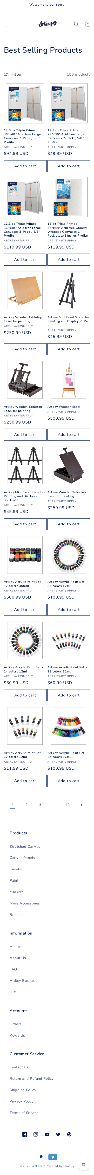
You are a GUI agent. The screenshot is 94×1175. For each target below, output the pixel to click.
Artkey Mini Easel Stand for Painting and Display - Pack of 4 (25, 496)
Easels (15, 869)
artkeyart (38, 1166)
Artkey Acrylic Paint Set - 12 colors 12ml (23, 755)
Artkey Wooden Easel (64, 407)
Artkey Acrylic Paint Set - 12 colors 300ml (23, 584)
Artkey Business (23, 980)
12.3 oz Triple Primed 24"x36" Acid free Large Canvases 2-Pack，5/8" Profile (66, 136)
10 (67, 804)
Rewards (17, 1035)
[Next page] (81, 805)
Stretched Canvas (25, 846)
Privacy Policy (22, 1101)
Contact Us (19, 1067)
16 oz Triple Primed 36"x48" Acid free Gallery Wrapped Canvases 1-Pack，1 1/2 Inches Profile (67, 230)
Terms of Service (24, 1112)
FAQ (13, 969)
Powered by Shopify (60, 1166)
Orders (15, 1024)
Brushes (16, 914)
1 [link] (13, 804)
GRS (13, 992)
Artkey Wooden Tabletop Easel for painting (23, 319)
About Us (18, 957)
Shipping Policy (23, 1089)
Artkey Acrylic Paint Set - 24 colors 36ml (67, 755)
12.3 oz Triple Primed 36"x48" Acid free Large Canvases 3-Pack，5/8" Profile (22, 230)
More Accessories (25, 903)
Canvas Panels (22, 857)
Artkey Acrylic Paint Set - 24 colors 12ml (23, 669)
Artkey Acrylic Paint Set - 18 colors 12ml (67, 669)
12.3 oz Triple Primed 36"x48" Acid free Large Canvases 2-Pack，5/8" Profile (22, 136)
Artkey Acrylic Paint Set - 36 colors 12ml (67, 584)
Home (15, 946)
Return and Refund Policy (32, 1078)
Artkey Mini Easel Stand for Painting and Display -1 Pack (68, 321)
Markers (16, 891)
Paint (14, 880)
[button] (6, 24)
